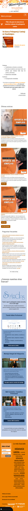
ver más (4, 145)
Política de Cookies (6, 493)
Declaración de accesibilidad (8, 499)
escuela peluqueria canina (19, 463)
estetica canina (20, 466)
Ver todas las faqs (14, 271)
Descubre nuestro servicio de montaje (14, 382)
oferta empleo (19, 488)
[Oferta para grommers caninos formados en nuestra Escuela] (14, 161)
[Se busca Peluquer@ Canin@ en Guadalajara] (14, 5)
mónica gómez (17, 468)
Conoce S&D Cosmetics (14, 420)
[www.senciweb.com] (11, 504)
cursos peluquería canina (19, 462)
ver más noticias (5, 226)
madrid (22, 468)
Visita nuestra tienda (13, 345)
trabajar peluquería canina (19, 481)
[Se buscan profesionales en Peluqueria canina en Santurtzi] (14, 199)
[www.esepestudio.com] (20, 504)
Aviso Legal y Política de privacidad (10, 496)
